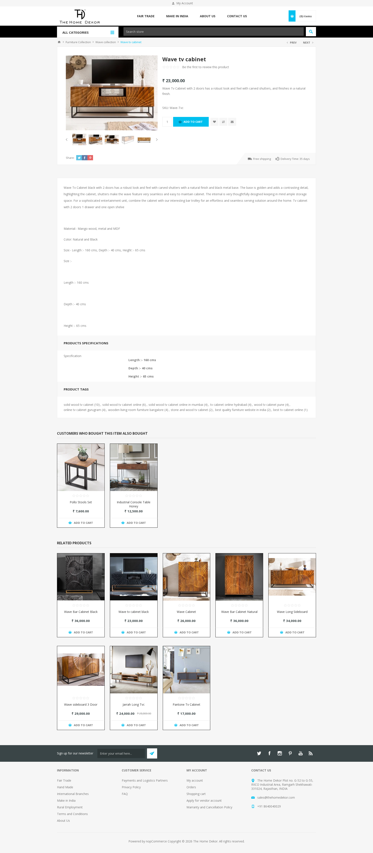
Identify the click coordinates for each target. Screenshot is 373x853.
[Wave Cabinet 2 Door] (186, 577)
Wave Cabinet (186, 612)
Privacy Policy (131, 787)
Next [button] (156, 139)
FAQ (125, 794)
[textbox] (213, 31)
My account (194, 780)
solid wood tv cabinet (78, 405)
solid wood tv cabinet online (121, 405)
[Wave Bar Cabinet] (80, 577)
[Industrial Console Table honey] (133, 467)
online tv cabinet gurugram (82, 410)
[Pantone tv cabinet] (186, 669)
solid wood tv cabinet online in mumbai (176, 405)
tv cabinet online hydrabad (228, 405)
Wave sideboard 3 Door (80, 704)
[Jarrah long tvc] (133, 669)
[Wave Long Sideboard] (292, 577)
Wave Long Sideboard (292, 612)
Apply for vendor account (204, 800)
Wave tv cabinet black (134, 612)
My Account (184, 3)
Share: (70, 158)
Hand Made (65, 787)
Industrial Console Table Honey (133, 504)
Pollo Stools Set (81, 502)
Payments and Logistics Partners (145, 780)
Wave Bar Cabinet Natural (239, 612)
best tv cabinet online (288, 410)
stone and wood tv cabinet (189, 410)
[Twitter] (259, 753)
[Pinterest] (290, 753)
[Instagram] (279, 753)
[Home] (59, 42)
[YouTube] (300, 753)
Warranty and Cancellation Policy (209, 807)
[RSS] (310, 753)
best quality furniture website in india (240, 410)
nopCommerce (156, 841)
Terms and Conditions (72, 814)
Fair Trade (64, 780)
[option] (79, 139)
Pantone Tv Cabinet (186, 704)
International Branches (73, 794)
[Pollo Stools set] (80, 467)
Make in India (66, 800)
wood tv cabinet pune (269, 405)
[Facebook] (269, 753)
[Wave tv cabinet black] (133, 577)
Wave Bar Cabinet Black (81, 612)
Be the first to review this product (205, 67)
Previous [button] (67, 139)
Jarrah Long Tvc (134, 704)
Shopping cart (196, 794)
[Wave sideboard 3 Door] (80, 669)
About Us (63, 820)
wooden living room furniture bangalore (136, 410)
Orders (191, 787)
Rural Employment (70, 807)
